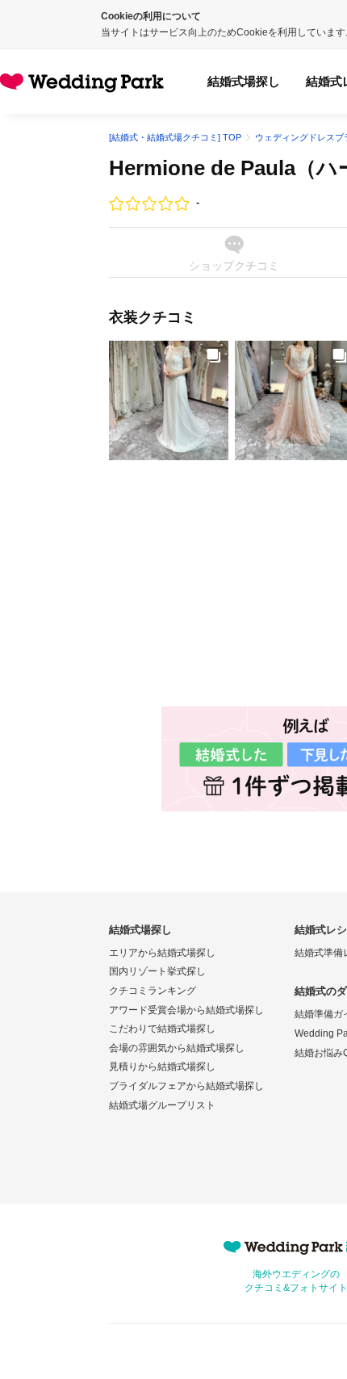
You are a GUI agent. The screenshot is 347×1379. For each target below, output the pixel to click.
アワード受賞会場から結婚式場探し (186, 1010)
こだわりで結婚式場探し (162, 1028)
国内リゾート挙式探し (157, 971)
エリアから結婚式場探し (162, 952)
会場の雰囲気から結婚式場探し (177, 1048)
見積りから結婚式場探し (162, 1066)
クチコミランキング (152, 990)
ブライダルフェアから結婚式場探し (186, 1086)
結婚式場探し (243, 81)
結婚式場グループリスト (162, 1105)
